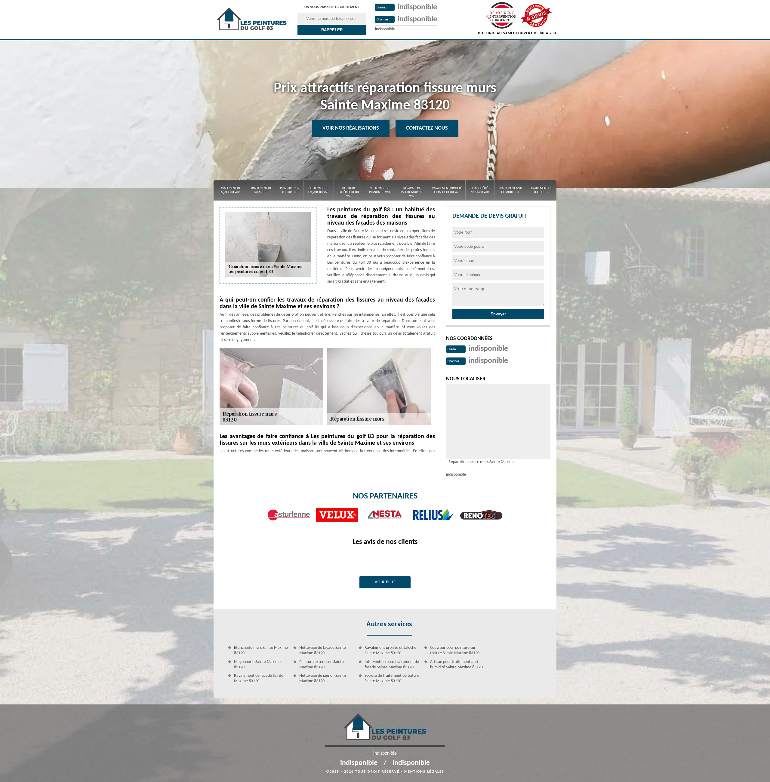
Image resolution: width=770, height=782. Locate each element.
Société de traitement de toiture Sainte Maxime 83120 (392, 678)
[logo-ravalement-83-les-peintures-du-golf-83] (252, 19)
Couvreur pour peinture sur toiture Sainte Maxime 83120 (454, 650)
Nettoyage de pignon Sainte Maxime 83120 (322, 678)
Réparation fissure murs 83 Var (412, 192)
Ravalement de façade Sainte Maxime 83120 (258, 678)
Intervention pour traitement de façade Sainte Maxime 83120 (392, 665)
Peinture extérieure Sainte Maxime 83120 (321, 665)
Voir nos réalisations (350, 128)
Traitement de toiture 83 (541, 190)
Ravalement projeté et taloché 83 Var (447, 190)
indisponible (417, 7)
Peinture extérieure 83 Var (349, 192)
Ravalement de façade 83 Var (230, 190)
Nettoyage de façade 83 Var (318, 190)
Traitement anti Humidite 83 (510, 190)
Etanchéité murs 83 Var (480, 190)
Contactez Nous (427, 128)
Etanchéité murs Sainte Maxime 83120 (261, 650)
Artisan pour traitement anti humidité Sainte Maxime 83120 (456, 665)
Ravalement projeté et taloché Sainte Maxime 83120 (390, 650)
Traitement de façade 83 (261, 190)
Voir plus (385, 582)
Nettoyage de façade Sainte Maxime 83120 (322, 650)
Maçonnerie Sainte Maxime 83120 (257, 665)
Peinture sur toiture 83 (289, 190)
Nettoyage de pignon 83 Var (379, 190)
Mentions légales (424, 772)
